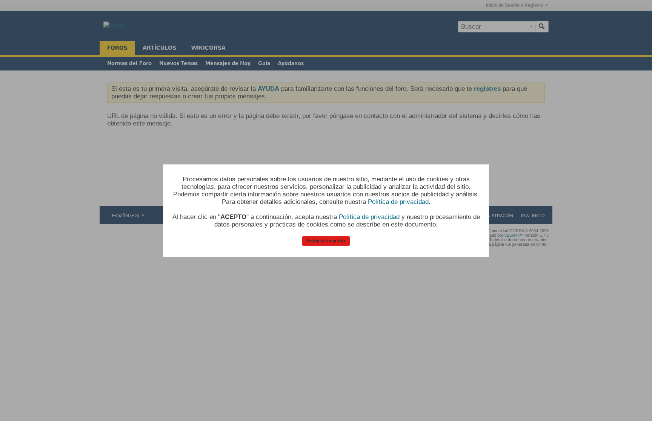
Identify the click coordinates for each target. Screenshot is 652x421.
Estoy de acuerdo (326, 240)
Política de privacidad (398, 201)
